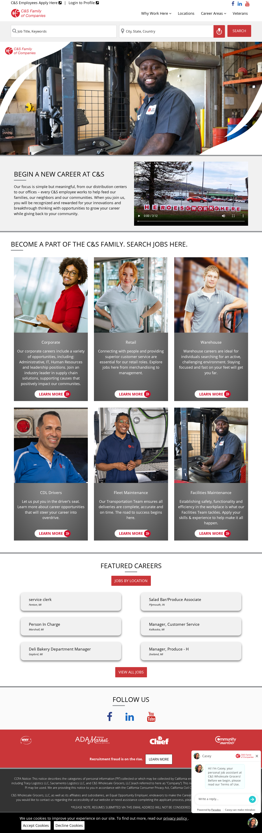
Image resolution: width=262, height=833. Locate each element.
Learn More (53, 395)
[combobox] (64, 31)
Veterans (240, 13)
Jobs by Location (131, 580)
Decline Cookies (69, 825)
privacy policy (175, 818)
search (239, 30)
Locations (186, 13)
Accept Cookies (36, 825)
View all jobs (131, 672)
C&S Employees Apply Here (35, 2)
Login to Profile (82, 2)
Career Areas (212, 13)
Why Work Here (155, 13)
